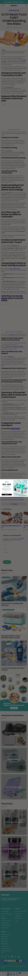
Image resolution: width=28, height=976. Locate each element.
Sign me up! (7, 494)
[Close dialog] (27, 480)
